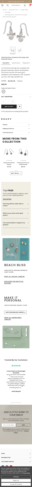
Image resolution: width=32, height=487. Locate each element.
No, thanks (16, 254)
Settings (16, 477)
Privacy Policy (26, 473)
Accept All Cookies (16, 484)
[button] (29, 230)
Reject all (16, 480)
